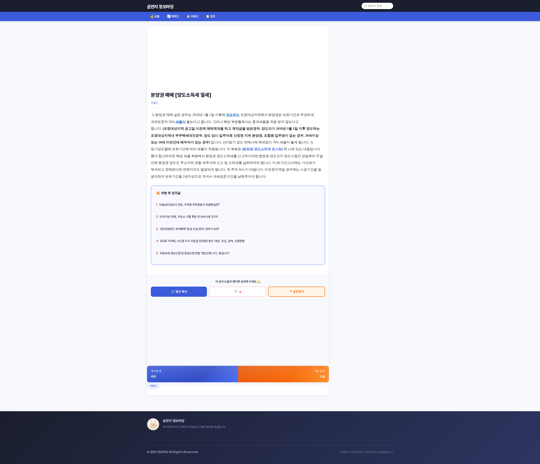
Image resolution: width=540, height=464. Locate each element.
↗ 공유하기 (296, 292)
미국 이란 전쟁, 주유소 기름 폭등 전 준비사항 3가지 (187, 216)
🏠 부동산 (192, 16)
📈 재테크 (173, 16)
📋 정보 (210, 16)
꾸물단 (154, 103)
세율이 (181, 122)
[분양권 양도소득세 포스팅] (262, 149)
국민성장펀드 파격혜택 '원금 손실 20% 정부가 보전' (187, 229)
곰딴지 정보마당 (160, 6)
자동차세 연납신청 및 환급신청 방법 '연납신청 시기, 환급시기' (193, 253)
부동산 (153, 385)
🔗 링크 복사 (179, 292)
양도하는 (233, 115)
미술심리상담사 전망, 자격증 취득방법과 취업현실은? (188, 204)
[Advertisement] (238, 58)
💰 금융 (154, 16)
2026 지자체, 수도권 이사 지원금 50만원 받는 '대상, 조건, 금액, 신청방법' (200, 241)
